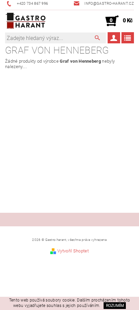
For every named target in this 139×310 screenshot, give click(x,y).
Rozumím (115, 305)
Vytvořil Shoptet (73, 250)
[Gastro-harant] (25, 21)
